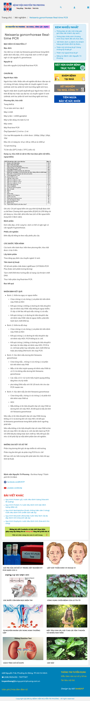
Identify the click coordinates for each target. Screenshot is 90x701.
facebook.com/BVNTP (16, 482)
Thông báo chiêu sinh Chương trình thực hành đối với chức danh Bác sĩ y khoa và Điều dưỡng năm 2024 (70, 38)
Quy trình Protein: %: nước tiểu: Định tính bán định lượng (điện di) (25, 506)
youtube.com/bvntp (14, 488)
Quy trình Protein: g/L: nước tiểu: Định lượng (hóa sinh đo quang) (27, 501)
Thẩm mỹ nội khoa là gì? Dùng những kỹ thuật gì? (69, 48)
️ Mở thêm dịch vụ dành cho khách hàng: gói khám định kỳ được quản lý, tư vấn (70, 43)
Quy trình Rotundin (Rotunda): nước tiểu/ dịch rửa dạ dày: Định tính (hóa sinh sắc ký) (26, 517)
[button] (61, 7)
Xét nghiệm (20, 17)
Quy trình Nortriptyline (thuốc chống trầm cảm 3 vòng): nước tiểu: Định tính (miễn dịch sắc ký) (27, 511)
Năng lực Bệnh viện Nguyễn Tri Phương (69, 57)
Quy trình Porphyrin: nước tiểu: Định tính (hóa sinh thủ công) (27, 522)
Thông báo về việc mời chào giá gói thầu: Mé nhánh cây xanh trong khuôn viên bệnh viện (69, 32)
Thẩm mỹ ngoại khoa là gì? (67, 53)
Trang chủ (7, 17)
